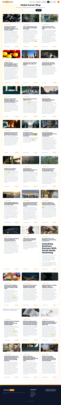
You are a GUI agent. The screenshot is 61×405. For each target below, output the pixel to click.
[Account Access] (59, 2)
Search (38, 10)
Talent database (33, 394)
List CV (53, 390)
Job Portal (32, 391)
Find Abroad (7, 2)
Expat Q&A (32, 395)
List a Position (32, 393)
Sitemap (31, 396)
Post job (48, 390)
